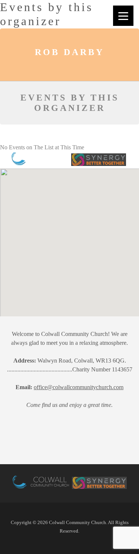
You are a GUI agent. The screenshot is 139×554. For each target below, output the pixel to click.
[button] (44, 265)
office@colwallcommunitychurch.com (78, 387)
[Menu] (123, 16)
